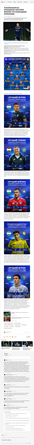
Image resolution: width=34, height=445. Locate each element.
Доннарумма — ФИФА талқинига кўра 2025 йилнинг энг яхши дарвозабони (19, 312)
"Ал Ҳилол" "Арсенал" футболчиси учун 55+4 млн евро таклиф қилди (15, 425)
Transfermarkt (6, 326)
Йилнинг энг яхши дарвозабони (8, 323)
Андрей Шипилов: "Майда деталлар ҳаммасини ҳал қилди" (13, 428)
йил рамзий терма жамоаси (8, 328)
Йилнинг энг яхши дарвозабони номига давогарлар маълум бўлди (6, 348)
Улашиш (28, 336)
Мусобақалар (13, 437)
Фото (26, 437)
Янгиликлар (8, 5)
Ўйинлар (8, 437)
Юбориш (8, 372)
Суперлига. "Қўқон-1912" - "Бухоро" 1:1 (10, 416)
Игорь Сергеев (12, 326)
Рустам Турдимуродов (17, 323)
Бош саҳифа (5, 5)
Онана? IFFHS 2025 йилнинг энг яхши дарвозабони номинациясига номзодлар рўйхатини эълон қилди (20, 317)
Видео (23, 437)
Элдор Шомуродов (17, 326)
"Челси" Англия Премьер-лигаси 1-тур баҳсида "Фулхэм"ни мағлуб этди (15, 413)
